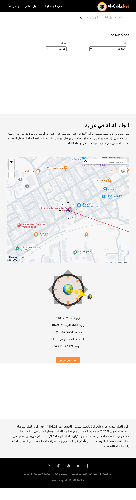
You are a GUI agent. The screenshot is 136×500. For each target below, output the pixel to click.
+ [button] (11, 161)
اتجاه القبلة (108, 473)
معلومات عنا (61, 473)
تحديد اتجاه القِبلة (53, 6)
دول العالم (31, 6)
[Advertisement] (68, 86)
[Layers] (123, 171)
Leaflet (110, 262)
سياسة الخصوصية (42, 473)
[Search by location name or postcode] (86, 161)
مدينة (63, 43)
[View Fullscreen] (11, 175)
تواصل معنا (13, 6)
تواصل (26, 473)
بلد (124, 43)
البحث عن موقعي (68, 360)
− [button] (11, 167)
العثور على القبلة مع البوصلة (84, 473)
